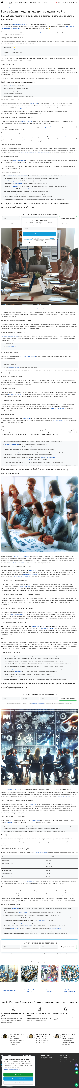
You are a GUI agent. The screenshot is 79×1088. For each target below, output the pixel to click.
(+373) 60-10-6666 (68, 2)
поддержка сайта (22, 108)
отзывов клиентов (26, 121)
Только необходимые (18, 1079)
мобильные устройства (19, 50)
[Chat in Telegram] (77, 1069)
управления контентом (14, 367)
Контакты (44, 2)
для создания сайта (19, 24)
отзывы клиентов (12, 346)
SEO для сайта (14, 928)
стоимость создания (64, 797)
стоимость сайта (35, 820)
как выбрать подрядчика (28, 153)
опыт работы (10, 85)
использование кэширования (47, 457)
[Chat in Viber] (76, 1065)
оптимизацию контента (15, 394)
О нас (30, 2)
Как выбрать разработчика (12, 181)
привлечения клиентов (55, 928)
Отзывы (39, 2)
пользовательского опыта (22, 577)
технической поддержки (20, 139)
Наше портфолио (23, 2)
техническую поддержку (56, 408)
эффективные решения (30, 574)
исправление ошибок (42, 669)
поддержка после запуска (17, 669)
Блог (34, 2)
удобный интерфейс (24, 586)
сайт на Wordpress (58, 420)
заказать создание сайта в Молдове (44, 32)
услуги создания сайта (40, 852)
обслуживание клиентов (18, 614)
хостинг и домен (14, 931)
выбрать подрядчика (12, 175)
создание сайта (47, 127)
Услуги (16, 2)
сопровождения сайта (22, 923)
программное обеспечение (27, 356)
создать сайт (34, 104)
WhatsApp (31, 243)
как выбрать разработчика (17, 563)
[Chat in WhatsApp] (76, 1073)
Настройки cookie (18, 1083)
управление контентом (48, 628)
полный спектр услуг (67, 137)
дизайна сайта (39, 309)
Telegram (47, 243)
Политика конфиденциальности (37, 703)
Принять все (18, 1075)
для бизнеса (25, 556)
